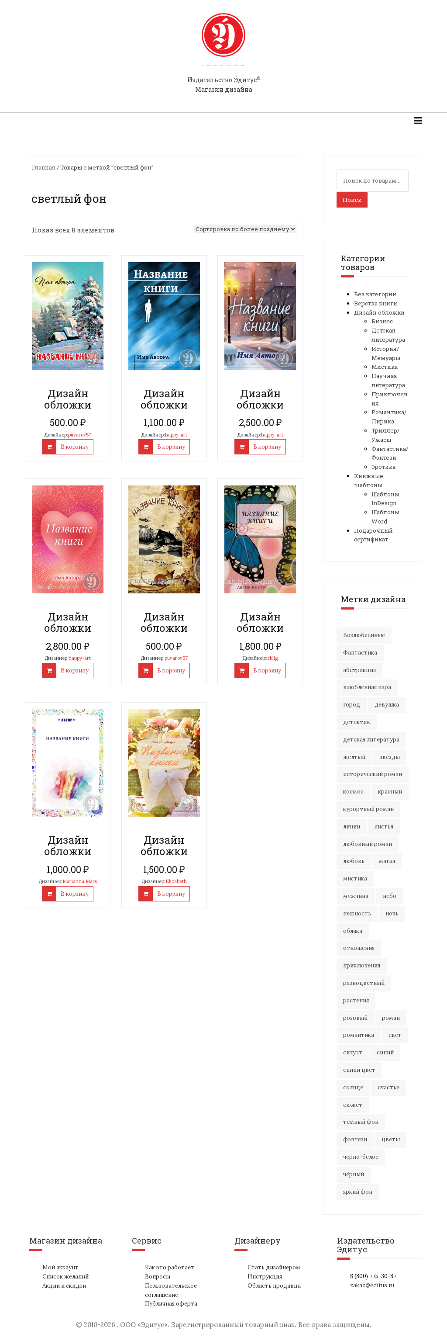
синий (385, 1052)
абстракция (359, 670)
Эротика (383, 467)
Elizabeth (176, 881)
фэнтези (355, 1139)
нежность (357, 913)
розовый (355, 1018)
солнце (353, 1087)
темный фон (360, 1122)
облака (352, 931)
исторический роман (372, 774)
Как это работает (169, 1267)
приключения (361, 965)
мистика (355, 878)
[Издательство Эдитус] (223, 43)
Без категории (375, 294)
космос (353, 791)
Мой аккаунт (60, 1267)
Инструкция (265, 1276)
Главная (43, 167)
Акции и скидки (64, 1285)
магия (387, 861)
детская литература (371, 739)
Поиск (352, 200)
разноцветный (364, 983)
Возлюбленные (364, 635)
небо (389, 896)
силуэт (352, 1052)
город (351, 704)
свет (395, 1035)
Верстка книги (375, 303)
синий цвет (359, 1070)
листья (384, 826)
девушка (387, 704)
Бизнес (382, 321)
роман (391, 1018)
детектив (356, 722)
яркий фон (357, 1191)
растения (356, 1000)
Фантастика (360, 652)
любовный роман (367, 844)
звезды (390, 757)
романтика (358, 1035)
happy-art (176, 435)
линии (351, 826)
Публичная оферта (171, 1303)
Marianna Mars (79, 881)
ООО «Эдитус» (144, 1324)
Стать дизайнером (274, 1267)
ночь (392, 913)
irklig (272, 658)
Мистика (384, 367)
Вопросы (157, 1276)
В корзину (75, 446)
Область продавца (274, 1285)
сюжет (352, 1105)
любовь (353, 861)
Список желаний (65, 1276)
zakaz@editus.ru (372, 1285)
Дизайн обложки (379, 312)
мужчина (355, 896)
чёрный (353, 1174)
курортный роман (368, 809)
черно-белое (360, 1157)
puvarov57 (79, 435)
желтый (354, 757)
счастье (388, 1087)
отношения (359, 948)
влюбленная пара (367, 687)
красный (390, 791)
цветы (391, 1139)
